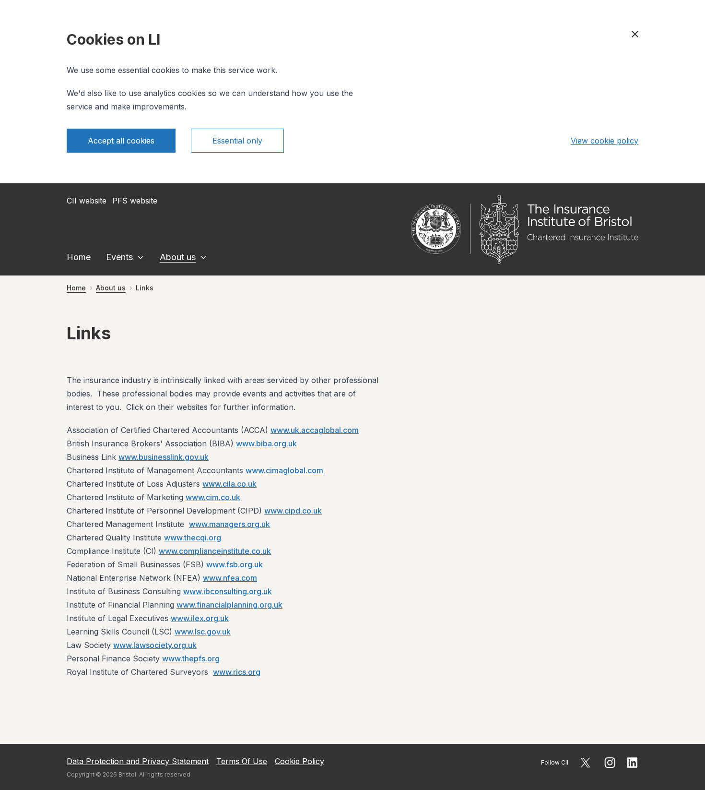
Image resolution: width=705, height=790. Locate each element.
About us (178, 257)
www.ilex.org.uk (200, 618)
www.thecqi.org (192, 537)
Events (119, 257)
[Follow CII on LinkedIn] (632, 762)
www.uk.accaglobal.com (314, 430)
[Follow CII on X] (585, 762)
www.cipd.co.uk (293, 510)
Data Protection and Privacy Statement (138, 761)
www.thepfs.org (191, 658)
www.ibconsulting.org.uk (227, 591)
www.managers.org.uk (229, 524)
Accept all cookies (121, 140)
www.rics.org (236, 672)
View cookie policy (604, 140)
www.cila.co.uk (229, 484)
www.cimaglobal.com (284, 470)
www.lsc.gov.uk (203, 631)
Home (79, 257)
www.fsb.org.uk (234, 564)
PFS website (134, 200)
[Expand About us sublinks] (203, 257)
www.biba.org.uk (266, 443)
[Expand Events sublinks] (140, 257)
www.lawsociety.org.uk (155, 645)
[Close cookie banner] (635, 34)
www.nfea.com (230, 578)
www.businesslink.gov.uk (163, 457)
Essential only (237, 140)
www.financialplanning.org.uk (229, 605)
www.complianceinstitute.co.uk (215, 551)
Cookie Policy (299, 761)
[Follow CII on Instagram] (609, 762)
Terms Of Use (241, 761)
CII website (86, 200)
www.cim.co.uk (213, 497)
